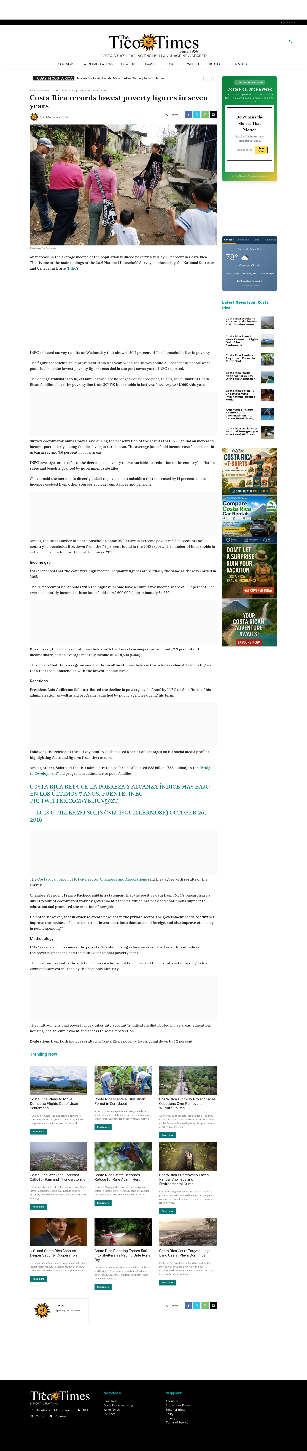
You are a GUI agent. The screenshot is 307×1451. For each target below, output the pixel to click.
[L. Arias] (35, 117)
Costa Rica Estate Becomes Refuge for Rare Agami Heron (118, 1177)
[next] (211, 78)
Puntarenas (270, 239)
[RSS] (79, 1410)
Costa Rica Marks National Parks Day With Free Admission (240, 375)
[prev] (205, 78)
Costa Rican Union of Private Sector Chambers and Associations (92, 879)
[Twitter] (196, 114)
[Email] (213, 114)
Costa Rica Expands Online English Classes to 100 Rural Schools (122, 78)
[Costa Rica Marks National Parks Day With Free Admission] (267, 377)
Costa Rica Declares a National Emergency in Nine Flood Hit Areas (242, 431)
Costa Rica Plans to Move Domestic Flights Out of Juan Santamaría (54, 1103)
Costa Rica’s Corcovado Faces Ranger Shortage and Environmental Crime (184, 1179)
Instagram (66, 1410)
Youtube (61, 1416)
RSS (85, 1410)
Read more (38, 1131)
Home (33, 90)
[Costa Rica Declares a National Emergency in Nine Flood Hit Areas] (267, 432)
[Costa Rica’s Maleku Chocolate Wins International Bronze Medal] (267, 395)
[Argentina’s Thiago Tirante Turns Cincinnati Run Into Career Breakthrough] (267, 414)
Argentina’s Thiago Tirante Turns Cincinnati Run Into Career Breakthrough (241, 414)
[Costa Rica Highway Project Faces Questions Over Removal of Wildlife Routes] (188, 1080)
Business (42, 90)
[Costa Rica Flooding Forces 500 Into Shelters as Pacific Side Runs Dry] (123, 1232)
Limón (257, 239)
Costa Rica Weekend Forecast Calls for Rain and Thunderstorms (57, 1177)
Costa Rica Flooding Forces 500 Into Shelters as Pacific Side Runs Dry (122, 1255)
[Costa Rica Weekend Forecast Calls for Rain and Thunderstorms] (58, 1156)
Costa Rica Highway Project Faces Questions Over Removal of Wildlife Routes (187, 1103)
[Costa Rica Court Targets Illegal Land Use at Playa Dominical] (188, 1232)
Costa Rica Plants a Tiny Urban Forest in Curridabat (120, 1101)
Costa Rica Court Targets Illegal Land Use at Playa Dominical (185, 1253)
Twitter (40, 1416)
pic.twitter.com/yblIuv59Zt (74, 801)
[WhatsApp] (205, 114)
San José (229, 239)
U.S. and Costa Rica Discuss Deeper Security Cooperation (53, 1253)
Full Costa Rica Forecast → (249, 281)
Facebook (43, 1410)
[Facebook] (188, 114)
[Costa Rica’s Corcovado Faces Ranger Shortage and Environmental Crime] (188, 1156)
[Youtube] (51, 1416)
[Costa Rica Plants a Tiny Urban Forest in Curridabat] (123, 1080)
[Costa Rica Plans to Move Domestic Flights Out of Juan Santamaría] (58, 1080)
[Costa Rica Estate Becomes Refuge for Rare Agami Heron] (123, 1156)
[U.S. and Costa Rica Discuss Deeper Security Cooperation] (58, 1232)
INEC (72, 268)
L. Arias (47, 117)
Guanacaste (243, 239)
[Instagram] (55, 1410)
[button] (290, 41)
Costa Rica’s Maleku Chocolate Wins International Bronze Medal (240, 395)
